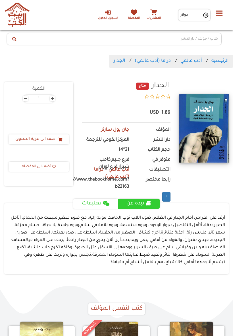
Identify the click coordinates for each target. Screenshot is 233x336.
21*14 (123, 149)
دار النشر (161, 140)
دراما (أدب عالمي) (153, 60)
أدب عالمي (191, 60)
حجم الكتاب (159, 149)
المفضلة (134, 18)
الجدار (119, 60)
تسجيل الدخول (108, 18)
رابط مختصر (158, 179)
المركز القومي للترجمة (107, 140)
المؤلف (163, 130)
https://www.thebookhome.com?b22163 (105, 183)
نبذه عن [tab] (135, 203)
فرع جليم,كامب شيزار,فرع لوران (114, 163)
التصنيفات (159, 169)
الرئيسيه (219, 60)
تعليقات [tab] (91, 203)
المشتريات (154, 18)
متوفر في (161, 159)
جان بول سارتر (115, 130)
